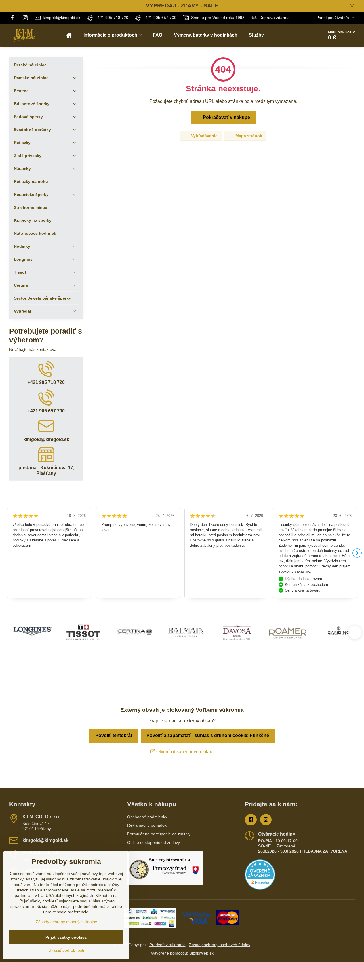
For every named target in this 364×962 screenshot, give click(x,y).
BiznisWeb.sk (201, 953)
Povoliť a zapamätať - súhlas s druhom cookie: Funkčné (207, 735)
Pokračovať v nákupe (226, 117)
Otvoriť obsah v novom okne (184, 751)
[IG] (25, 18)
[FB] (14, 18)
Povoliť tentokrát (113, 735)
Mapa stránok (248, 135)
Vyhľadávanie (204, 135)
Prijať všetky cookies (66, 937)
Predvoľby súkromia (167, 944)
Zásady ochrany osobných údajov (219, 944)
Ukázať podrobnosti (66, 950)
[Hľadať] (303, 35)
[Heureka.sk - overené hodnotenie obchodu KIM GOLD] (260, 888)
